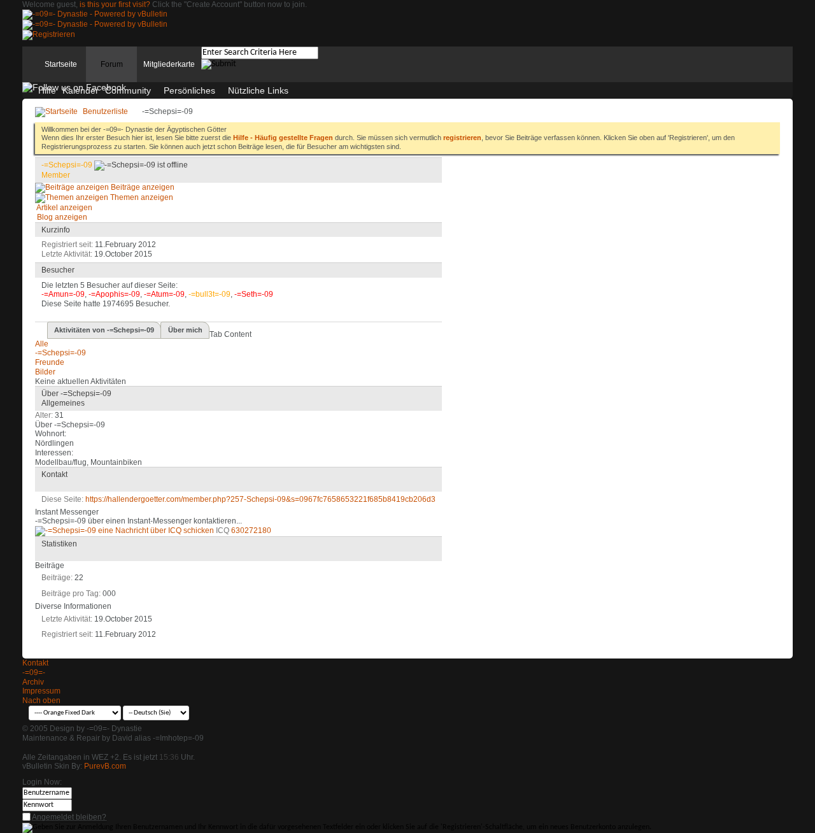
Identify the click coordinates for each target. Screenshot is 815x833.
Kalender (80, 90)
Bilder (45, 371)
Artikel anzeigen (63, 207)
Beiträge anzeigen (141, 187)
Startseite (61, 64)
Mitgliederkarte (169, 64)
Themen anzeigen (140, 197)
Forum (112, 64)
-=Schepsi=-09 (60, 352)
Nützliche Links (258, 90)
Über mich (185, 330)
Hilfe (47, 90)
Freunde (49, 362)
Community (128, 90)
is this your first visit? (115, 4)
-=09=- (33, 672)
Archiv (33, 682)
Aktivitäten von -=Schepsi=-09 (104, 330)
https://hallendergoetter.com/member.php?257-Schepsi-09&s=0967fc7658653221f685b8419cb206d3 (260, 499)
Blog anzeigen (61, 217)
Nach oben (41, 700)
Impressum (41, 691)
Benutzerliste (105, 111)
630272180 (251, 530)
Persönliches (189, 90)
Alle (41, 343)
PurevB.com (105, 766)
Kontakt (35, 663)
